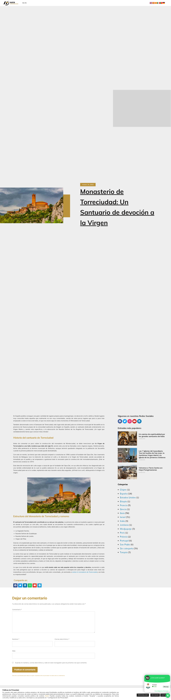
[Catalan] (156, 2)
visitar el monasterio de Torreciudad (84, 572)
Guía (122, 513)
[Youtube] (134, 421)
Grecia (123, 509)
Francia (123, 505)
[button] (15, 585)
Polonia (123, 536)
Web (13, 651)
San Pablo (125, 544)
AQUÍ (47, 696)
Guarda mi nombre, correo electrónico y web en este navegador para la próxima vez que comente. (51, 663)
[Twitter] (125, 421)
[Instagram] (129, 421)
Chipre (123, 489)
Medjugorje (126, 529)
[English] (151, 2)
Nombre (15, 639)
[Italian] (158, 2)
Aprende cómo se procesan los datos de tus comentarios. (50, 675)
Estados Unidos (128, 497)
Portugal (124, 540)
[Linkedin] (139, 421)
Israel (122, 517)
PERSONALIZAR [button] (143, 695)
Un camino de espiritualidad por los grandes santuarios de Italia (152, 435)
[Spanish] (153, 2)
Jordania (124, 525)
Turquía (123, 552)
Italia (122, 521)
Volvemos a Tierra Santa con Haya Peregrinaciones (150, 469)
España (123, 493)
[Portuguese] (161, 2)
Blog (25, 3)
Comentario (17, 610)
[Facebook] (120, 421)
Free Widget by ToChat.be (162, 691)
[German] (163, 2)
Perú (122, 532)
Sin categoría (126, 548)
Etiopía (123, 501)
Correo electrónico (62, 639)
